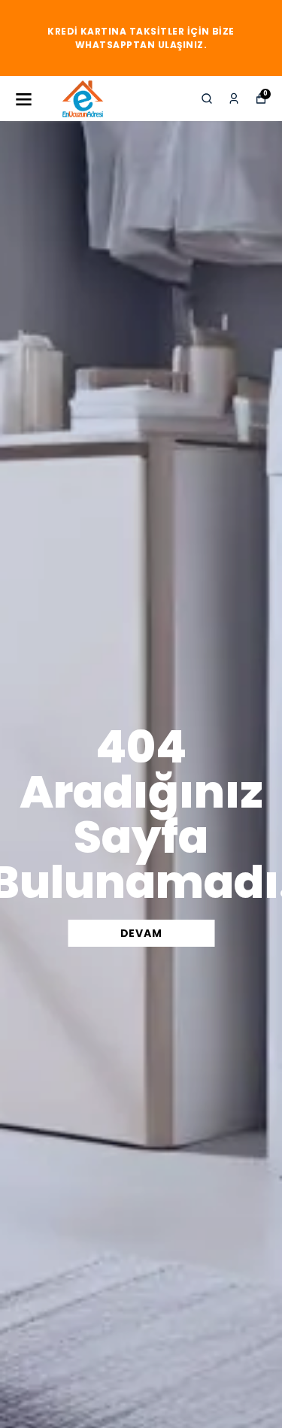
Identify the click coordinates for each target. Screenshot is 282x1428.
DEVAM (141, 933)
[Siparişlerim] (234, 98)
